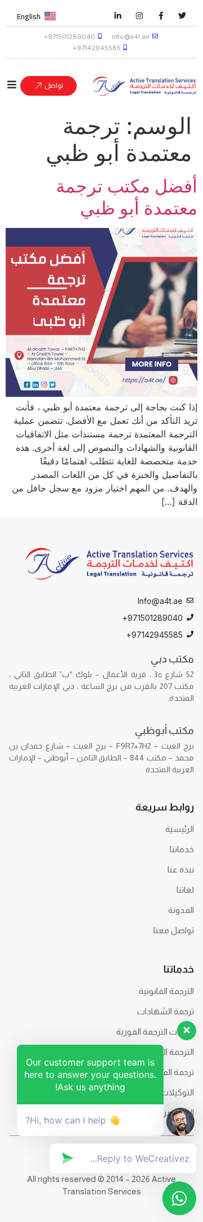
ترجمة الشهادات (165, 1011)
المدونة (181, 910)
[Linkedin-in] (118, 16)
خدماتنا (182, 849)
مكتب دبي (172, 659)
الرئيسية (179, 829)
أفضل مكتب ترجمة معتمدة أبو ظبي (126, 196)
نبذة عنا (180, 869)
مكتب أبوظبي (164, 730)
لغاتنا (185, 889)
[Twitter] (182, 16)
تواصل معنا (173, 930)
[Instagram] (139, 16)
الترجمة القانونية (166, 991)
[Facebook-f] (161, 16)
